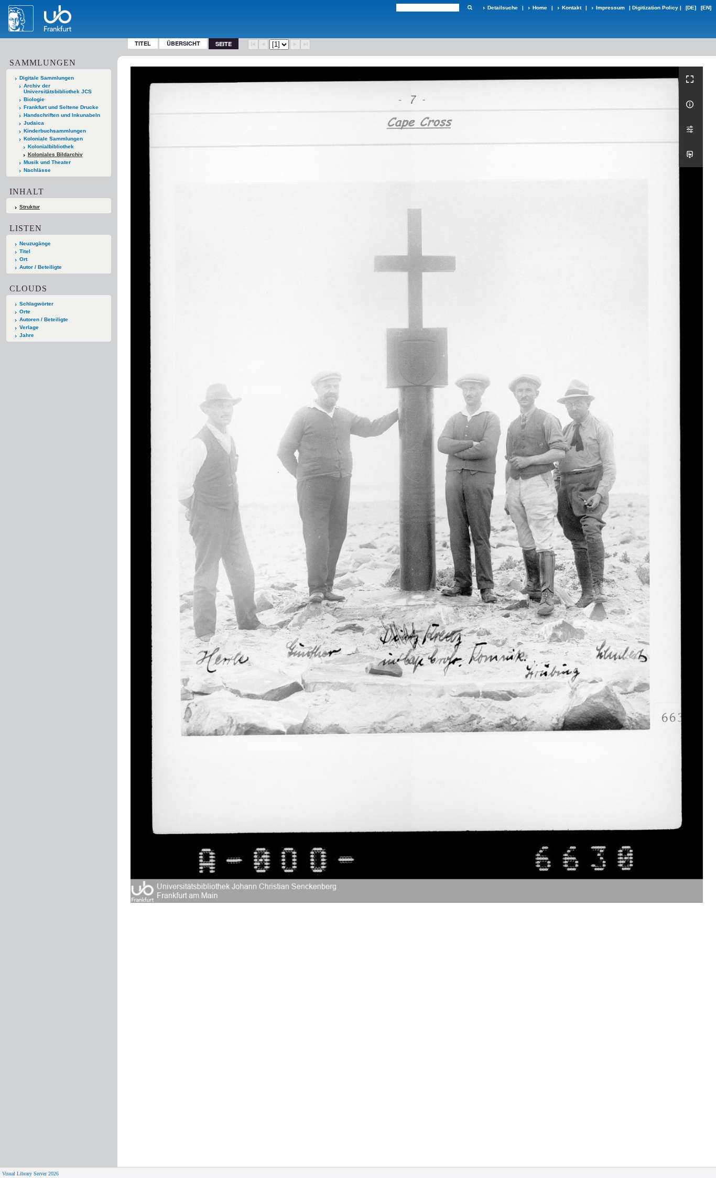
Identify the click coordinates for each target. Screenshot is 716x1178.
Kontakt (571, 7)
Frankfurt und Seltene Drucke (61, 107)
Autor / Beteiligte (40, 267)
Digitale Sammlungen (46, 78)
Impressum (610, 7)
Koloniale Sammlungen (53, 138)
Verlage (29, 327)
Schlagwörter (36, 304)
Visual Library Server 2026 (30, 1173)
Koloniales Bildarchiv (55, 154)
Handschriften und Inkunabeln (62, 115)
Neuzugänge (35, 243)
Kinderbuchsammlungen (55, 131)
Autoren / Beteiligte (43, 319)
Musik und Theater (47, 162)
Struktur (29, 207)
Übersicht (183, 43)
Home (540, 7)
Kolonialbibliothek (51, 146)
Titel (143, 43)
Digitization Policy (655, 7)
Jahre (26, 335)
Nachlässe (37, 170)
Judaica (34, 123)
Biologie (34, 99)
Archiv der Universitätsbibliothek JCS (58, 88)
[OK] (470, 7)
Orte (24, 311)
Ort (23, 259)
